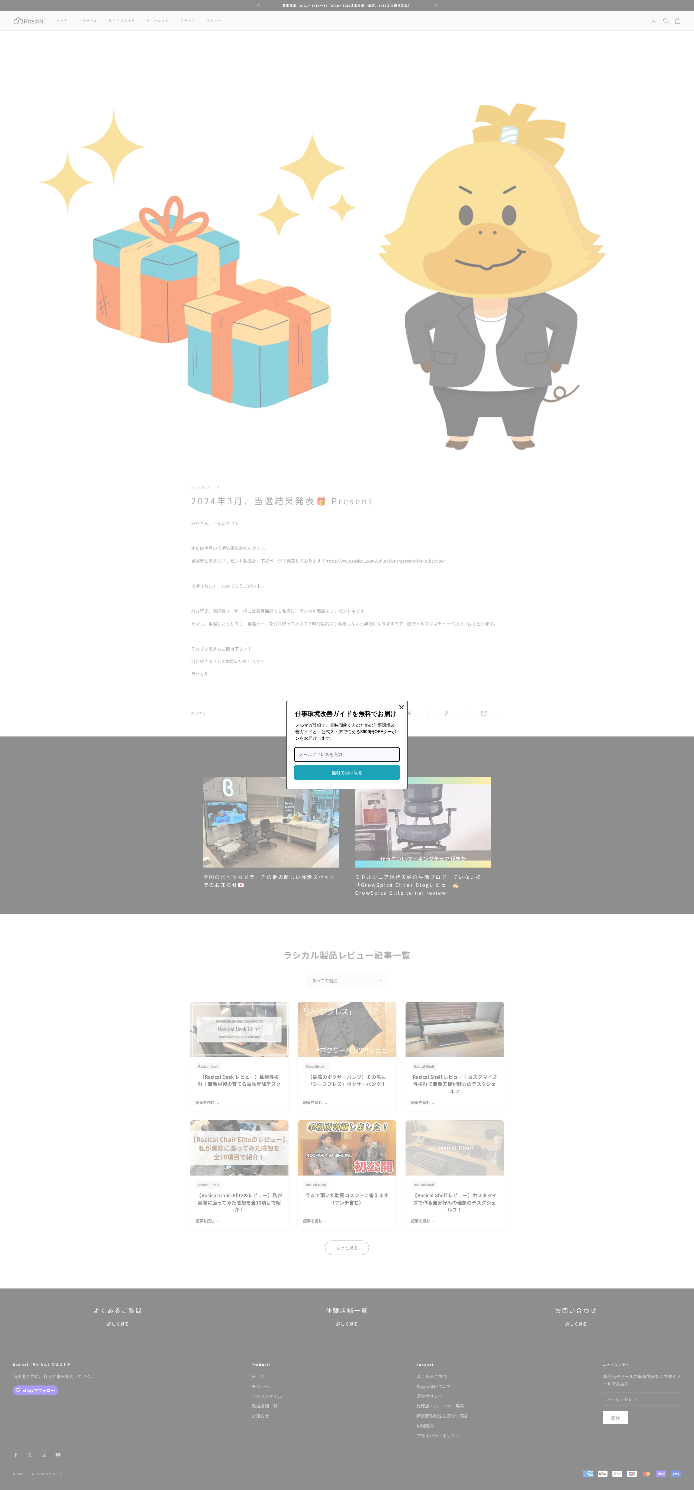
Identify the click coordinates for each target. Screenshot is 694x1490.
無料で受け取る (347, 772)
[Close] (401, 707)
